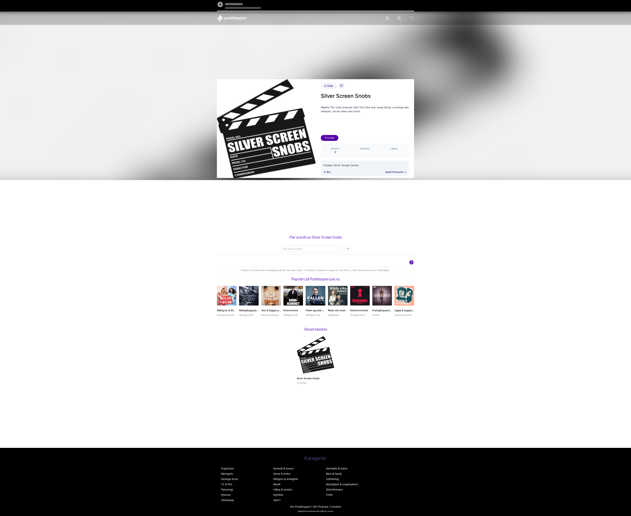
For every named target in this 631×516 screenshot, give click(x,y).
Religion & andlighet (285, 479)
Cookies (336, 506)
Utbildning (332, 479)
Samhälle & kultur (337, 468)
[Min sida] (387, 18)
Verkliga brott (229, 479)
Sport (276, 500)
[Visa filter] (347, 249)
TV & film (329, 137)
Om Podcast (320, 506)
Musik (277, 484)
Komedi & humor (283, 468)
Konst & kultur (282, 473)
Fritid (329, 494)
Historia (226, 494)
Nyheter (278, 494)
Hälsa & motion (282, 489)
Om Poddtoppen (300, 506)
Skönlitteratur (334, 489)
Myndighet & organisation (342, 484)
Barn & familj (334, 473)
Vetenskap (227, 500)
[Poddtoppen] (231, 18)
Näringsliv (227, 473)
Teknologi (227, 489)
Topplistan (227, 468)
